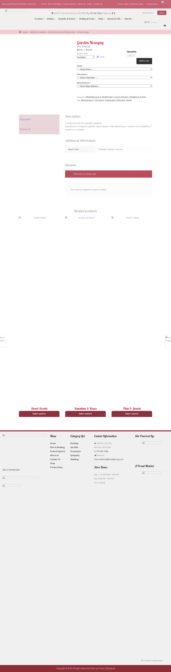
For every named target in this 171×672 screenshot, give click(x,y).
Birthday (74, 443)
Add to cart (144, 61)
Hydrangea (110, 100)
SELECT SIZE (82, 53)
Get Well (74, 447)
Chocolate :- (82, 74)
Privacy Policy (56, 467)
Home (43, 4)
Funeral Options (69, 4)
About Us (82, 4)
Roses (129, 100)
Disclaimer (110, 668)
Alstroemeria (87, 100)
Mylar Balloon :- (84, 82)
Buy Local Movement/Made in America (19, 4)
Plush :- (80, 66)
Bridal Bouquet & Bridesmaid (61, 32)
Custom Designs (120, 97)
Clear (102, 57)
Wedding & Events (38, 32)
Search (161, 13)
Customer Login (136, 4)
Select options (39, 413)
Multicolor (120, 100)
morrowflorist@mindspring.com (108, 459)
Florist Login (123, 4)
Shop (89, 4)
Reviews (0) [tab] (25, 129)
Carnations (99, 100)
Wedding (74, 459)
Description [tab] (25, 119)
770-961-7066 (95, 13)
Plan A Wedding (54, 4)
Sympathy (75, 455)
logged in (86, 189)
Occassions (75, 451)
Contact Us (98, 4)
